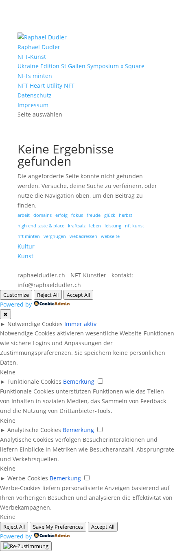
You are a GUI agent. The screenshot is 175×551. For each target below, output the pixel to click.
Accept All (78, 294)
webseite (110, 236)
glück (109, 215)
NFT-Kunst (32, 57)
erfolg (61, 215)
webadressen (83, 236)
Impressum (33, 105)
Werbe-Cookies (27, 478)
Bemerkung (78, 381)
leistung (113, 226)
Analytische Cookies (34, 430)
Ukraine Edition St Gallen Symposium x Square (81, 66)
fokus (77, 215)
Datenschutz (35, 95)
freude (94, 215)
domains (42, 215)
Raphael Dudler (39, 47)
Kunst (25, 256)
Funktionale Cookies (34, 381)
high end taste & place (41, 226)
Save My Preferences (58, 526)
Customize (16, 294)
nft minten (29, 236)
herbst (125, 215)
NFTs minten (35, 76)
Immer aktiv (80, 324)
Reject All (48, 294)
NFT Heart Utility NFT (46, 85)
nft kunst (134, 226)
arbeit (24, 215)
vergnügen (55, 236)
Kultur (26, 246)
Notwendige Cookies (35, 324)
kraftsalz (76, 226)
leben (95, 226)
